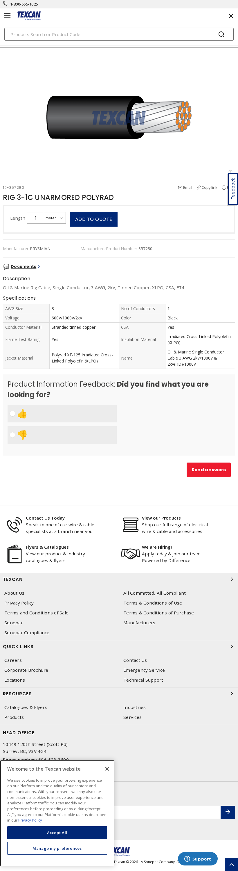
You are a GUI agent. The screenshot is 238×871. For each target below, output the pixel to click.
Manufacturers (139, 622)
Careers (13, 660)
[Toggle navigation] (7, 16)
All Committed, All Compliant (154, 593)
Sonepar (13, 622)
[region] (57, 813)
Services (132, 717)
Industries (134, 707)
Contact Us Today (45, 518)
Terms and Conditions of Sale (36, 613)
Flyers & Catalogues (47, 547)
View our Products (161, 518)
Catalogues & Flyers (25, 707)
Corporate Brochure (26, 670)
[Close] (107, 768)
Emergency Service (144, 670)
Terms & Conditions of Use (152, 603)
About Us (14, 593)
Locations (14, 680)
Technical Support (143, 680)
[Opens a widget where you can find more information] (198, 859)
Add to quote (93, 219)
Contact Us (135, 660)
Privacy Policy (19, 603)
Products (14, 717)
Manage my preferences (57, 848)
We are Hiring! (157, 547)
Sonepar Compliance (27, 632)
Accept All (57, 832)
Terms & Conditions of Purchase (158, 613)
